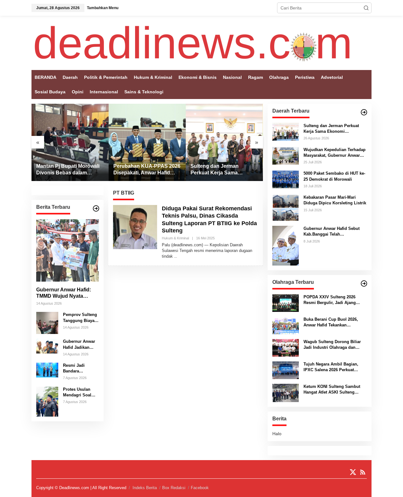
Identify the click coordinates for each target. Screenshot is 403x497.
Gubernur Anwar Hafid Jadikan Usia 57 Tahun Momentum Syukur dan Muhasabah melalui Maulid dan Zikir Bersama (81, 344)
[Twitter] (353, 472)
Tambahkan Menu (102, 8)
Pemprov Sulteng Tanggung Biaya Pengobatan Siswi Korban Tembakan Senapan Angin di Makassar (80, 317)
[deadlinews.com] (192, 42)
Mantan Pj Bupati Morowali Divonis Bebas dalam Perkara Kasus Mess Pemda (69, 169)
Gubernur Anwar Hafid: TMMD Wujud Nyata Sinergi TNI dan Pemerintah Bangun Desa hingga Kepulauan (67, 293)
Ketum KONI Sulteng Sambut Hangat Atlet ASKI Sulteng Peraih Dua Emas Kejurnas (332, 389)
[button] (366, 8)
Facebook (200, 487)
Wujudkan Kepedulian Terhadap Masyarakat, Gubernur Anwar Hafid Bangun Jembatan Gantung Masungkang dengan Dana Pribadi (335, 152)
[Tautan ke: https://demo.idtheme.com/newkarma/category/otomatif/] (364, 112)
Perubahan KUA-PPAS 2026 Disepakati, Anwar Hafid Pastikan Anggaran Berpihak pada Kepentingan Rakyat (146, 169)
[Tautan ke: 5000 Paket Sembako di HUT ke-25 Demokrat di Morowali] (285, 179)
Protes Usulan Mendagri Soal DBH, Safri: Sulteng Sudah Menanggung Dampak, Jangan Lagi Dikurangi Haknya (79, 392)
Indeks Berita (145, 487)
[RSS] (363, 472)
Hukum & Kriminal (175, 238)
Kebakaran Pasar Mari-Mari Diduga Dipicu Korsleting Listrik (335, 200)
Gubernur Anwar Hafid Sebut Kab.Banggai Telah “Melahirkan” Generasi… (332, 231)
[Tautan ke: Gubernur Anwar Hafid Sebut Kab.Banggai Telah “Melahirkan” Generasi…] (285, 245)
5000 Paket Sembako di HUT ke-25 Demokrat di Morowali (334, 176)
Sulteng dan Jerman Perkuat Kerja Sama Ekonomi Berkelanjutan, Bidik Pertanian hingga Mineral (219, 169)
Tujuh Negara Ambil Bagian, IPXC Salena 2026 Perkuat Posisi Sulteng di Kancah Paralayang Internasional (331, 367)
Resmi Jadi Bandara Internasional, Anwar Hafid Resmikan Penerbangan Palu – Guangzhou (76, 368)
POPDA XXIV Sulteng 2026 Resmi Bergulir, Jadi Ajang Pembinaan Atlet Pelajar (330, 300)
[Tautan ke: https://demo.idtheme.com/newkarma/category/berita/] (96, 208)
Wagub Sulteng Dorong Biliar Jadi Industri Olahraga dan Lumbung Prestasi (332, 344)
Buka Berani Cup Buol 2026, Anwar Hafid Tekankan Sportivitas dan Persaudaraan (332, 322)
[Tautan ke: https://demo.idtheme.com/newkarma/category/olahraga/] (364, 283)
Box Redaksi (173, 487)
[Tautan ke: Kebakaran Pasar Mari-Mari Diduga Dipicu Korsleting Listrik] (285, 207)
